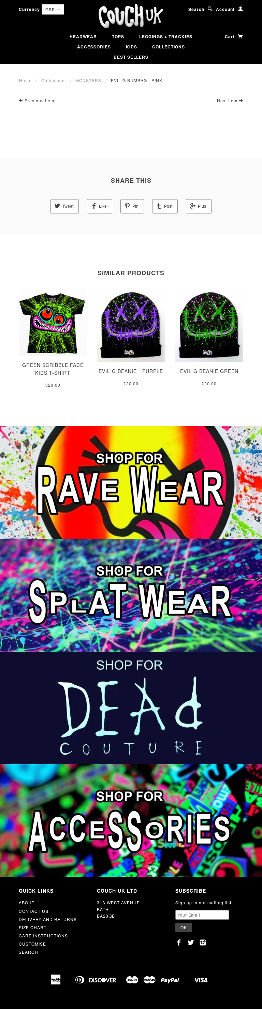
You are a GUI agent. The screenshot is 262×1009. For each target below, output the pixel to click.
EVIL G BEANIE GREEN (209, 371)
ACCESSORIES (94, 47)
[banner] (130, 16)
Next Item (228, 100)
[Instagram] (202, 942)
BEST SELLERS (131, 57)
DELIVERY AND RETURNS (48, 919)
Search (196, 9)
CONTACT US (33, 911)
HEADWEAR (83, 36)
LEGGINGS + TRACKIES (165, 36)
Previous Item (38, 100)
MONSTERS (88, 80)
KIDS (131, 47)
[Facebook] (179, 942)
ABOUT (26, 902)
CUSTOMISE (32, 944)
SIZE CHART (32, 927)
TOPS (118, 36)
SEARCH (28, 952)
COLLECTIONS (168, 47)
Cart (230, 36)
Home (25, 80)
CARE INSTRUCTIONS (43, 935)
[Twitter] (190, 942)
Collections (53, 80)
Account (225, 9)
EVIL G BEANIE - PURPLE (131, 371)
